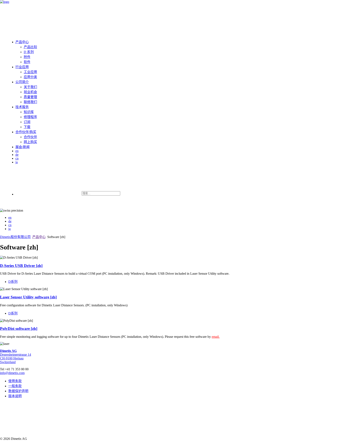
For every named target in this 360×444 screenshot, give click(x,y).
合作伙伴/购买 (25, 132)
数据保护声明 (18, 391)
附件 (27, 57)
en (17, 151)
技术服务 (22, 107)
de (17, 154)
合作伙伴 (30, 137)
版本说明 (15, 396)
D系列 (13, 281)
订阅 (27, 122)
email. (216, 336)
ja (16, 162)
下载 (27, 127)
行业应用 (22, 67)
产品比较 (30, 47)
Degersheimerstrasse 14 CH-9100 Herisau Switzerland (15, 356)
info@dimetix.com (12, 373)
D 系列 (29, 52)
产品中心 (22, 42)
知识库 (29, 112)
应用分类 (30, 77)
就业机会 (30, 92)
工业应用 (30, 72)
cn (17, 158)
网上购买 (30, 142)
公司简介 (22, 82)
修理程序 (30, 117)
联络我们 (30, 102)
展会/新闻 (22, 147)
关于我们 (30, 87)
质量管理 (30, 97)
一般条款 (15, 386)
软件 (27, 62)
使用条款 (15, 381)
